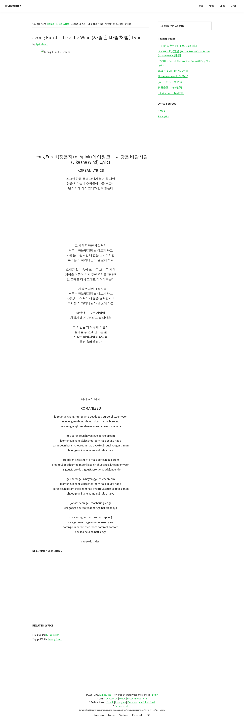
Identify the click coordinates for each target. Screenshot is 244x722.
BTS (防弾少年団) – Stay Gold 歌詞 (177, 45)
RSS (145, 698)
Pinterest (132, 702)
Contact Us (112, 698)
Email (152, 702)
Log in (155, 694)
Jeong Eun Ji (55, 639)
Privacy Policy (134, 698)
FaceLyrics (163, 116)
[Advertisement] (90, 218)
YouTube (143, 702)
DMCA (122, 698)
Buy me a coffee (123, 706)
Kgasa (161, 110)
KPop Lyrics (52, 634)
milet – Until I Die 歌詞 (171, 93)
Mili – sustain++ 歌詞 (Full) (173, 76)
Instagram (120, 702)
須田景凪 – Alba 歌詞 (170, 87)
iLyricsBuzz (13, 6)
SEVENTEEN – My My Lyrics (173, 70)
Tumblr (110, 702)
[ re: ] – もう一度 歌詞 (170, 82)
